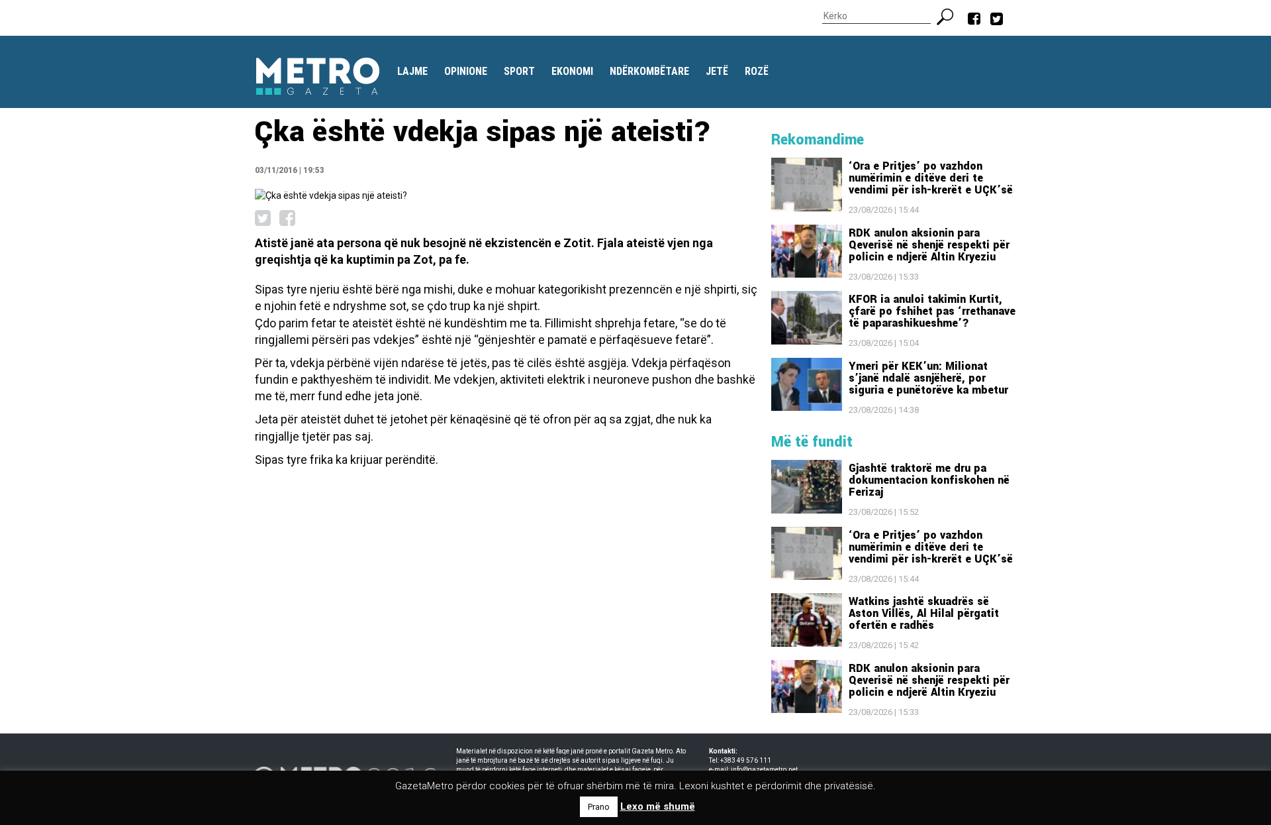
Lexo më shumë (657, 806)
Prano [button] (599, 807)
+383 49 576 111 (745, 760)
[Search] (950, 15)
